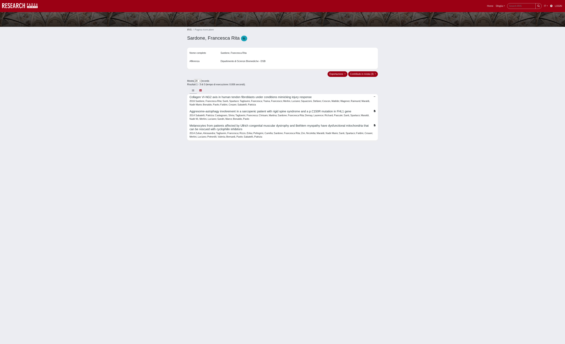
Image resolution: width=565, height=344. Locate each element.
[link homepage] (21, 6)
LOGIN (558, 6)
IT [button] (545, 6)
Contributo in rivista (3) (362, 74)
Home (490, 6)
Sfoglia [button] (499, 6)
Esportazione (336, 74)
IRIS (189, 29)
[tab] (193, 90)
